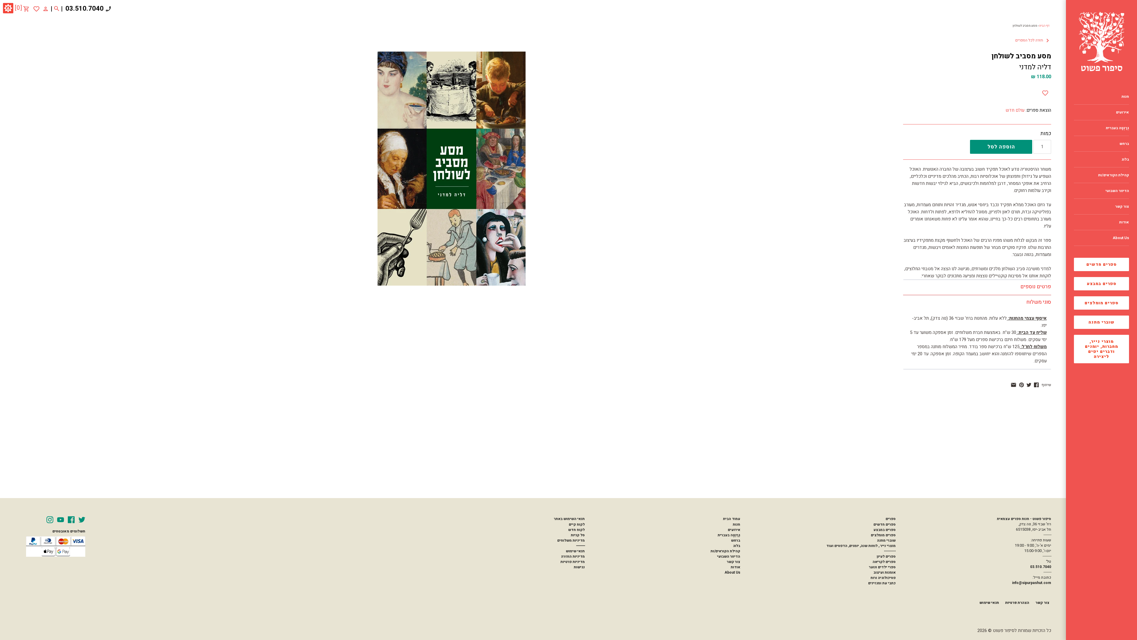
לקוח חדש (576, 529)
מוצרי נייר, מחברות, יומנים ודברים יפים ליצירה (1101, 349)
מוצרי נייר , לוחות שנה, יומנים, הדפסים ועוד (861, 545)
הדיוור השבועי (728, 556)
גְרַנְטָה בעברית (729, 535)
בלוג (736, 545)
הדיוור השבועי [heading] (1117, 190)
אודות (735, 567)
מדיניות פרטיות (573, 561)
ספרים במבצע (1101, 284)
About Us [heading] (1121, 238)
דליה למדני (1035, 67)
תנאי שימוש (575, 551)
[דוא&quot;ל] (1013, 385)
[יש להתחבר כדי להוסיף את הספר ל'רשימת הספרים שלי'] (36, 9)
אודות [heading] (1124, 222)
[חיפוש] (56, 9)
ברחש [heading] (1124, 143)
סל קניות (578, 535)
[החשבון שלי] (45, 8)
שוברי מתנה (1101, 322)
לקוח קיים (577, 524)
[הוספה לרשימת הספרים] (1045, 92)
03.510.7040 (84, 8)
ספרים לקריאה (884, 561)
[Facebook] (71, 519)
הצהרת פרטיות (1017, 602)
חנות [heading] (1125, 96)
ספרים (891, 518)
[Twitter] (81, 519)
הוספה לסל (1001, 147)
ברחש (735, 540)
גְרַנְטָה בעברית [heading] (1117, 128)
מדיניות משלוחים (571, 540)
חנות (736, 524)
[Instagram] (49, 519)
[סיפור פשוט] (1101, 41)
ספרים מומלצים (1101, 303)
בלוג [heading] (1125, 159)
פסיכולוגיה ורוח (883, 577)
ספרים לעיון (886, 556)
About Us (732, 572)
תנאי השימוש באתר (569, 518)
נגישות (579, 567)
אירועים (734, 529)
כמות (1045, 133)
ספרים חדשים (1101, 264)
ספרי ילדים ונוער (882, 567)
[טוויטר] (1029, 385)
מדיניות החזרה (573, 556)
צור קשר (733, 561)
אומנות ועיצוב (884, 572)
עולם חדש (1015, 110)
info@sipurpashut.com (1031, 582)
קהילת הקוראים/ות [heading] (1113, 175)
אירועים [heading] (1122, 112)
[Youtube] (60, 519)
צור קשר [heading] (1122, 206)
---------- (890, 551)
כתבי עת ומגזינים (882, 583)
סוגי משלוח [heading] (1038, 302)
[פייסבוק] (1036, 385)
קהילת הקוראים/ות (725, 551)
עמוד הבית (731, 518)
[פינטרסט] (1021, 385)
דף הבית (1044, 26)
